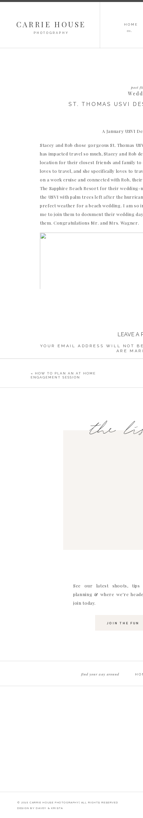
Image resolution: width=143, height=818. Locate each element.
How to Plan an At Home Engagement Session (63, 375)
